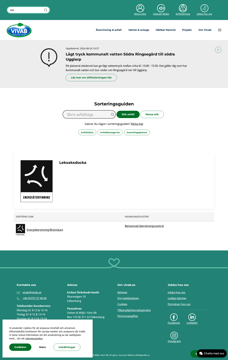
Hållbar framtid (165, 29)
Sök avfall (128, 114)
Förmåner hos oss (179, 304)
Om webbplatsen (128, 298)
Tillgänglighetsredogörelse (134, 310)
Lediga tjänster (177, 298)
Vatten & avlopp (138, 29)
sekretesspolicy (34, 338)
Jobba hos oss (176, 292)
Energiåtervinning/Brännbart (45, 230)
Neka (42, 347)
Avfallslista (87, 132)
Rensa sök (152, 114)
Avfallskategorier (110, 132)
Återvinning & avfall (109, 29)
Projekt (187, 29)
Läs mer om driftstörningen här (91, 77)
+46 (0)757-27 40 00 (35, 298)
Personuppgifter (127, 316)
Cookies (122, 304)
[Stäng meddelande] (218, 50)
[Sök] (45, 10)
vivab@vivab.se (32, 292)
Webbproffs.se (143, 355)
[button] (219, 30)
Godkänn (20, 347)
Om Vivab (204, 29)
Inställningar (67, 347)
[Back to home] (19, 30)
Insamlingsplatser (137, 132)
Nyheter (122, 292)
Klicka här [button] (137, 124)
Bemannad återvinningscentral (144, 226)
